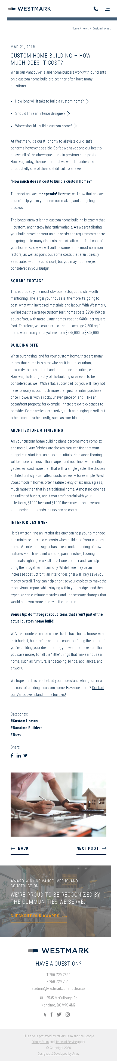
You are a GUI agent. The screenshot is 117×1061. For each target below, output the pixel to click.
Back (23, 848)
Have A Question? (59, 963)
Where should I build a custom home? (43, 126)
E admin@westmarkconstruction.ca (58, 988)
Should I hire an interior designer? (40, 113)
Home (75, 28)
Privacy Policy (40, 1042)
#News (16, 734)
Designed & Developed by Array (58, 1054)
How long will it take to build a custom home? (49, 101)
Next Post (87, 848)
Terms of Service (66, 1042)
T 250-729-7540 (58, 975)
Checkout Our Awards (35, 915)
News (85, 28)
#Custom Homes (24, 721)
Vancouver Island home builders (50, 72)
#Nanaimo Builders (26, 728)
